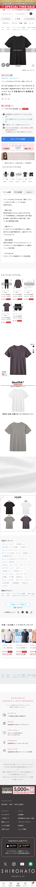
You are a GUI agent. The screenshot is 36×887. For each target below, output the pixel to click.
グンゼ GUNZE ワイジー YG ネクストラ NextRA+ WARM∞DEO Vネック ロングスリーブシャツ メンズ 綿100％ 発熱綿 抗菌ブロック (29, 295)
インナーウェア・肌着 (18, 27)
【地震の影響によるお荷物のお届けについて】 (18, 3)
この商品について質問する (18, 604)
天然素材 (7, 583)
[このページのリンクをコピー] (31, 612)
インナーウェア (9, 574)
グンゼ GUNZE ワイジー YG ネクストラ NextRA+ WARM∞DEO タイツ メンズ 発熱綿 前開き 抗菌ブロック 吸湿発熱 (6, 295)
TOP (2, 27)
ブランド (15, 23)
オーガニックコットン (25, 580)
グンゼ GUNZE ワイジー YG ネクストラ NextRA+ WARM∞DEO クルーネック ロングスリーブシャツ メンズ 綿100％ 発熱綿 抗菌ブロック (18, 295)
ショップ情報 (22, 829)
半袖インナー (19, 571)
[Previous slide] (2, 50)
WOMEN (4, 804)
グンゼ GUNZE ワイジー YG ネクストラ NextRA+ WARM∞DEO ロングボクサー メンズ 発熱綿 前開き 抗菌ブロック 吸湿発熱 (18, 317)
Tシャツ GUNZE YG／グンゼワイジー (16, 559)
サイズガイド (5, 814)
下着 (12, 577)
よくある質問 (5, 825)
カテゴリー (6, 23)
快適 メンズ (21, 544)
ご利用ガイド (5, 818)
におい (6, 586)
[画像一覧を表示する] (3, 65)
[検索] (31, 13)
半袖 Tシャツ (26, 547)
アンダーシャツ (9, 568)
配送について (5, 822)
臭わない (26, 583)
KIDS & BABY (19, 804)
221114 (6, 565)
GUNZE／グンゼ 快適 (11, 547)
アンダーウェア (23, 574)
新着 (20, 23)
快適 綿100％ (8, 556)
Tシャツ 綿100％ (9, 562)
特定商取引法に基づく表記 (26, 818)
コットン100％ (9, 580)
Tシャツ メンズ (9, 544)
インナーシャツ (26, 565)
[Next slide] (33, 50)
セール (31, 23)
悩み (25, 23)
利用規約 (20, 825)
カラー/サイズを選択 (18, 139)
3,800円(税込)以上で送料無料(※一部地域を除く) (18, 1)
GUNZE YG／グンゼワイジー (20, 29)
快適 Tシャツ (28, 553)
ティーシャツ (22, 568)
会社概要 (20, 814)
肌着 (5, 577)
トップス (14, 565)
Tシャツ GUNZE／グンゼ (12, 553)
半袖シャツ (7, 571)
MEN (8, 27)
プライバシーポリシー (24, 822)
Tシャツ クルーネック (11, 550)
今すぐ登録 (8, 119)
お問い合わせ (5, 829)
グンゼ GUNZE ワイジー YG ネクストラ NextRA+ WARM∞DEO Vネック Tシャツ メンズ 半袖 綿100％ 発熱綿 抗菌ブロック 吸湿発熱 (6, 319)
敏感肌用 (16, 583)
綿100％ (20, 577)
